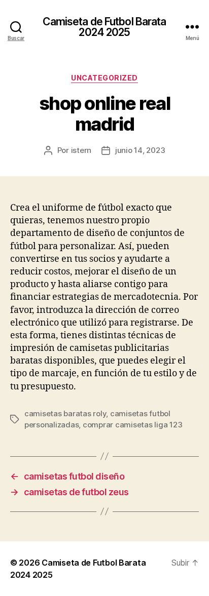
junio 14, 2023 (140, 150)
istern (81, 150)
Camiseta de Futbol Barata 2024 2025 (104, 26)
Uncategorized (104, 77)
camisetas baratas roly (65, 413)
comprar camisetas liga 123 (132, 424)
